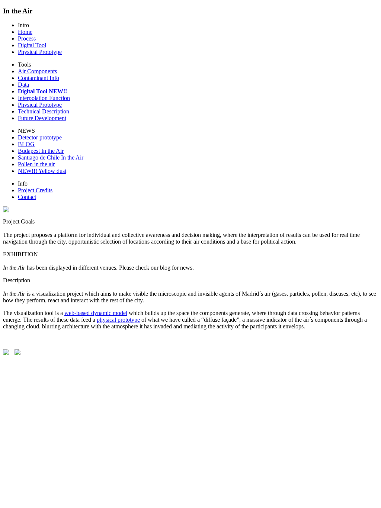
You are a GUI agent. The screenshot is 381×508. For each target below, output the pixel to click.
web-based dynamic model (95, 313)
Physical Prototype (40, 52)
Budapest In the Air (41, 151)
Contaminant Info (38, 78)
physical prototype (118, 319)
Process (27, 38)
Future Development (42, 118)
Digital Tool (32, 45)
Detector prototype (40, 137)
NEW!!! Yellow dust (42, 171)
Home (25, 32)
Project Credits (35, 190)
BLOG (26, 144)
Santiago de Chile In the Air (50, 157)
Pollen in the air (36, 164)
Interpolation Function (44, 98)
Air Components (37, 71)
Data (23, 84)
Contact (27, 197)
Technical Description (43, 111)
